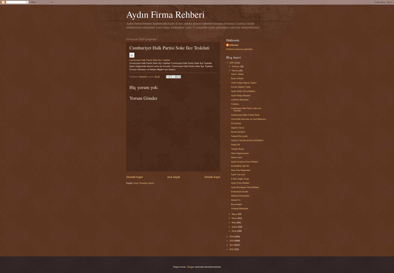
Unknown (233, 45)
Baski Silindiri (237, 78)
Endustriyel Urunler (239, 191)
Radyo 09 (235, 145)
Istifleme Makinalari (240, 100)
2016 (231, 249)
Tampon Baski (237, 149)
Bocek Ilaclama (238, 132)
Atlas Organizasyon (240, 153)
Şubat (235, 227)
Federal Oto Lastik (239, 136)
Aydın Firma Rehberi (165, 14)
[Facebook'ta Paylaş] (176, 76)
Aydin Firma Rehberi (240, 183)
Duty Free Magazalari (240, 170)
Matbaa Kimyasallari (240, 196)
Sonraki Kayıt (134, 177)
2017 (231, 245)
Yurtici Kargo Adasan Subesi (244, 83)
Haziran (235, 70)
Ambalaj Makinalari (239, 208)
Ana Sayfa (173, 177)
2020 (231, 63)
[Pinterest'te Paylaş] (179, 76)
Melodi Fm (236, 200)
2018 (231, 241)
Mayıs (235, 214)
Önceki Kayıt (212, 177)
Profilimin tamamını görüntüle (239, 49)
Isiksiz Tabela (237, 74)
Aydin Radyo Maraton (240, 95)
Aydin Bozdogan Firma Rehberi (245, 187)
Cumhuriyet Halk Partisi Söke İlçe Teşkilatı (149, 60)
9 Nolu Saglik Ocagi (240, 179)
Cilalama (235, 104)
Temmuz (236, 66)
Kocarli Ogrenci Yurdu (241, 87)
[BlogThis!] (170, 76)
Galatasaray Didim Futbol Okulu (245, 115)
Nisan (234, 218)
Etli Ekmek (236, 123)
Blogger (190, 267)
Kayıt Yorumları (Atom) (144, 183)
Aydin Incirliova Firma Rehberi (244, 162)
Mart (234, 222)
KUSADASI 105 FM (240, 166)
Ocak (234, 231)
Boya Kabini (236, 204)
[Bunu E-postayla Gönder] (167, 76)
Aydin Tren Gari (238, 174)
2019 (231, 236)
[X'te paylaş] (173, 76)
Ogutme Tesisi (237, 128)
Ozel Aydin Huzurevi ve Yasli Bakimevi (248, 119)
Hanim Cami (236, 157)
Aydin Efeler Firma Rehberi (243, 91)
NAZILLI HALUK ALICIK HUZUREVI (247, 140)
